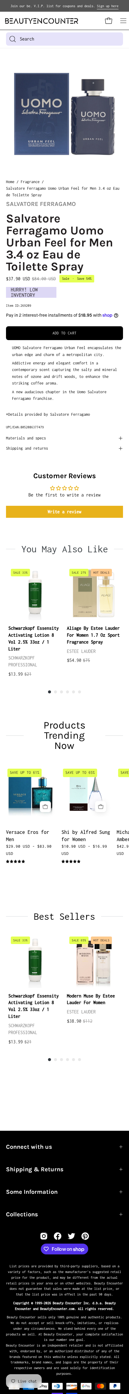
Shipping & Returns (35, 1169)
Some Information (32, 1191)
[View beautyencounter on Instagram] (43, 1236)
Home (10, 182)
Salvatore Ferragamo (41, 204)
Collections (22, 1214)
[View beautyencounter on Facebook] (57, 1236)
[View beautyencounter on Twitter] (71, 1236)
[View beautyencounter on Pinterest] (85, 1236)
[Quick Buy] (45, 806)
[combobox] (64, 39)
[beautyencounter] (42, 20)
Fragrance (30, 182)
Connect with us (29, 1146)
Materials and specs (26, 438)
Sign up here (107, 6)
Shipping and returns (27, 448)
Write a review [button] (64, 511)
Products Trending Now (65, 735)
